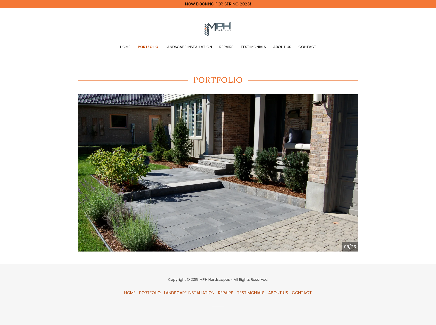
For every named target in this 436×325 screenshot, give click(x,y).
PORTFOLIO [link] (148, 46)
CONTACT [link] (307, 46)
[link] (218, 29)
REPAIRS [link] (226, 46)
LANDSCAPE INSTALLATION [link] (189, 46)
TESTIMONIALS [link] (253, 46)
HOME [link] (125, 46)
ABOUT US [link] (282, 46)
